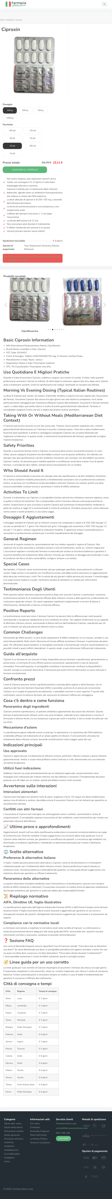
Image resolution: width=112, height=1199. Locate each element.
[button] (6, 305)
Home (2, 20)
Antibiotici (10, 20)
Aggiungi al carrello (25, 169)
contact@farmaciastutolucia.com (72, 1128)
